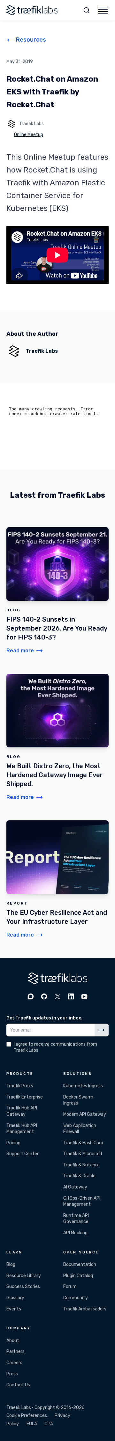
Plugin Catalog (78, 1275)
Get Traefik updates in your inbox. (44, 1018)
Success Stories (23, 1286)
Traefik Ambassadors (84, 1309)
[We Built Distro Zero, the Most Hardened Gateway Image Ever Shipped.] (57, 737)
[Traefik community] (30, 996)
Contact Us (18, 1385)
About (12, 1340)
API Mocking (75, 1233)
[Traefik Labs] (31, 10)
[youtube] (84, 996)
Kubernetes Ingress (83, 1086)
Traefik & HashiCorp (83, 1143)
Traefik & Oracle (79, 1176)
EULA (32, 1424)
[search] (86, 10)
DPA (49, 1424)
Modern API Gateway (84, 1114)
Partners (15, 1351)
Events (13, 1309)
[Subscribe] (102, 1030)
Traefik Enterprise (24, 1097)
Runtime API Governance (76, 1219)
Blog (10, 1264)
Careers (14, 1362)
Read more (20, 651)
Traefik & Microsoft (83, 1153)
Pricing (13, 1143)
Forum (70, 1286)
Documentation (79, 1264)
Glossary (15, 1297)
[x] (57, 996)
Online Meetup (28, 134)
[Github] (44, 996)
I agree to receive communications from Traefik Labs (55, 1047)
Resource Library (23, 1275)
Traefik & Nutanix (81, 1165)
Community (75, 1297)
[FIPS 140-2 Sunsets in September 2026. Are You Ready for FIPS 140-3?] (57, 591)
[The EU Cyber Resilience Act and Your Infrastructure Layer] (57, 879)
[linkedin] (70, 996)
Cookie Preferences (26, 1415)
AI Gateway (75, 1187)
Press (12, 1374)
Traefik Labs (31, 123)
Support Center (22, 1153)
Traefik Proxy (20, 1086)
